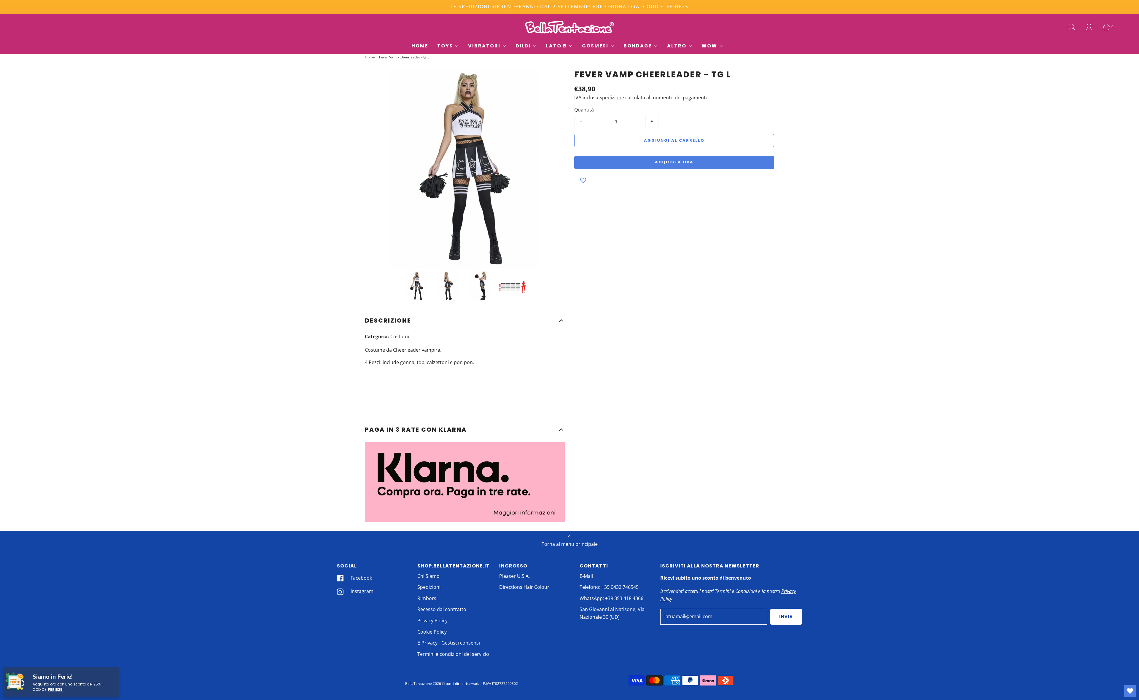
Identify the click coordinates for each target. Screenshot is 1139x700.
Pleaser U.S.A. (514, 576)
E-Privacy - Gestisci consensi (448, 643)
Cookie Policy (432, 632)
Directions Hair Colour (524, 587)
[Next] (556, 168)
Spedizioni (428, 587)
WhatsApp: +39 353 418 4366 (611, 598)
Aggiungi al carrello (674, 140)
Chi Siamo (428, 576)
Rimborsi (427, 598)
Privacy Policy (432, 620)
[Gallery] (465, 186)
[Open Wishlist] (1130, 691)
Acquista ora (674, 162)
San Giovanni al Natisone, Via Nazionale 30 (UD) (612, 613)
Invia (786, 616)
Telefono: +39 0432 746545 (609, 587)
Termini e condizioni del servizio (453, 654)
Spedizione (611, 97)
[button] (465, 320)
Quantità (584, 109)
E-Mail (586, 576)
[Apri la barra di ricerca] (1072, 27)
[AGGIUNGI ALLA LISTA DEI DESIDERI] (583, 181)
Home (419, 45)
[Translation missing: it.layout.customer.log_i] (1089, 27)
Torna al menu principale (570, 544)
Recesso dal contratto (441, 609)
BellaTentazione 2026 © (425, 683)
